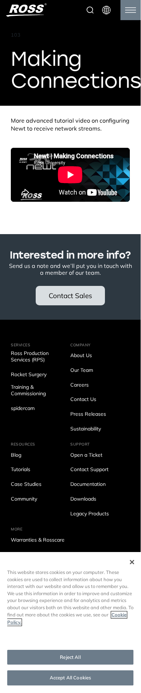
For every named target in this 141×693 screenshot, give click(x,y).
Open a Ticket (86, 455)
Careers (79, 385)
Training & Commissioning (28, 391)
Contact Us (83, 399)
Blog (16, 455)
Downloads (83, 499)
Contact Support (89, 470)
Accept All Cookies (70, 678)
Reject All (70, 657)
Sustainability (85, 429)
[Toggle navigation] (130, 10)
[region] (70, 621)
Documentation (88, 484)
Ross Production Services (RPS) (30, 357)
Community (24, 499)
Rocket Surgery (29, 375)
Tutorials (20, 470)
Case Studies (26, 484)
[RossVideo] (26, 10)
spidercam (23, 408)
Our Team (81, 370)
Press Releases (88, 414)
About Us (81, 356)
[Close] (132, 562)
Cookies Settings (70, 637)
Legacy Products (89, 514)
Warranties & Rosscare (38, 540)
